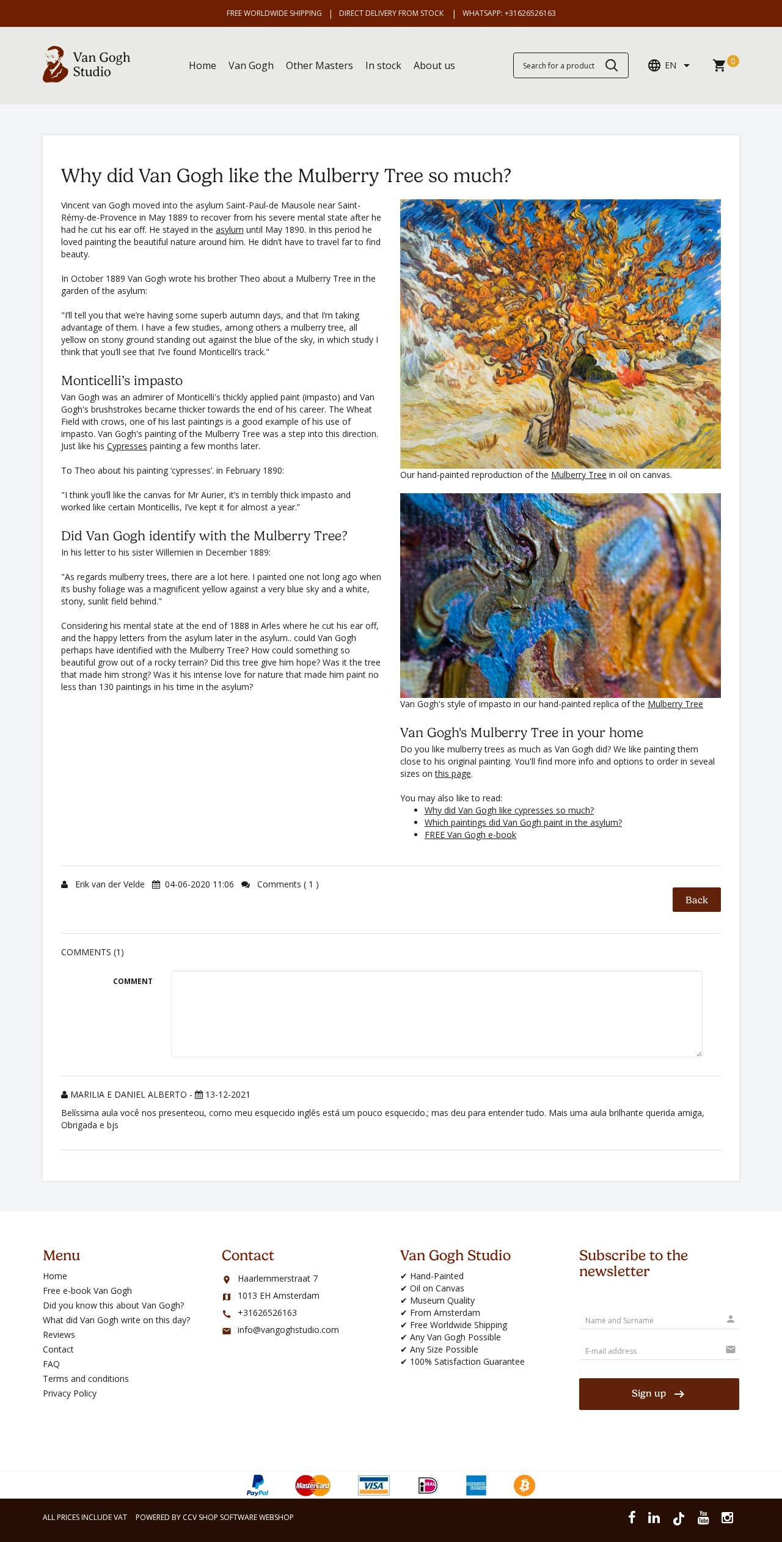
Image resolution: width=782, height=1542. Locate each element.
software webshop (257, 1517)
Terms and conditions (86, 1378)
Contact (58, 1349)
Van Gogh (251, 65)
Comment (133, 981)
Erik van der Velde (111, 884)
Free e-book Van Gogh (87, 1290)
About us (434, 65)
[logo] (86, 79)
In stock (383, 65)
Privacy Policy (70, 1393)
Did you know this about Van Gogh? (113, 1305)
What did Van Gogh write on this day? (116, 1320)
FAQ (51, 1364)
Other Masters (319, 65)
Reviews (59, 1334)
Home (202, 65)
